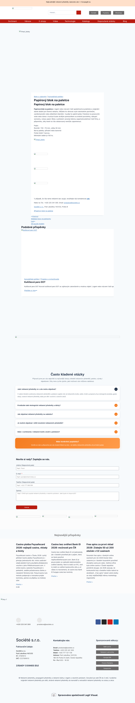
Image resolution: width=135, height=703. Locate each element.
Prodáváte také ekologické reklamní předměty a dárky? (67, 405)
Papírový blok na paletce (43, 211)
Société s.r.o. (39, 207)
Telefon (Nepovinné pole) (25, 482)
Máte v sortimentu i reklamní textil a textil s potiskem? (67, 432)
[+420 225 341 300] (18, 620)
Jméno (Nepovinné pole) (25, 465)
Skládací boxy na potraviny (41, 218)
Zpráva (18, 491)
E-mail (18, 474)
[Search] (78, 13)
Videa (55, 21)
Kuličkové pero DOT (34, 282)
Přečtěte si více (30, 290)
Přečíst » (19, 584)
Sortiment (12, 21)
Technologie (70, 21)
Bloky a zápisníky (40, 97)
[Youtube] (110, 621)
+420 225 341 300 (23, 624)
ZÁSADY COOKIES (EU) (27, 665)
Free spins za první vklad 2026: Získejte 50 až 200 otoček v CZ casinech (100, 547)
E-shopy (42, 21)
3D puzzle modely (37, 223)
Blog (125, 21)
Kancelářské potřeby (55, 97)
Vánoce (28, 21)
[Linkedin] (116, 621)
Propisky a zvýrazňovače (50, 279)
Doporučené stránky (106, 21)
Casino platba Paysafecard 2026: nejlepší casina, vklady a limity (31, 547)
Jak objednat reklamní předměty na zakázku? (67, 414)
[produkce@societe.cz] (39, 620)
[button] (13, 21)
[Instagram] (104, 621)
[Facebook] (98, 621)
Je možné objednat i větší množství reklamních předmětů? (67, 423)
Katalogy (86, 21)
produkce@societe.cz (72, 203)
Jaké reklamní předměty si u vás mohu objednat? (67, 389)
